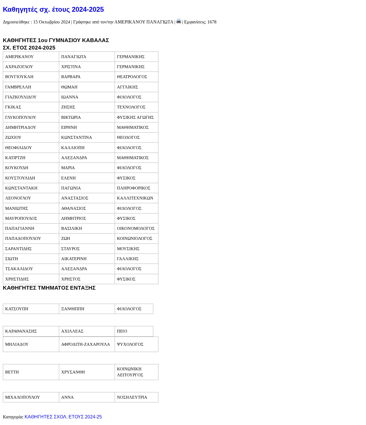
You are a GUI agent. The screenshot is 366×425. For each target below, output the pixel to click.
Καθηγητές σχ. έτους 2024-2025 (53, 9)
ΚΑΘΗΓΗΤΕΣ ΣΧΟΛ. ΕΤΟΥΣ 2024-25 (63, 416)
